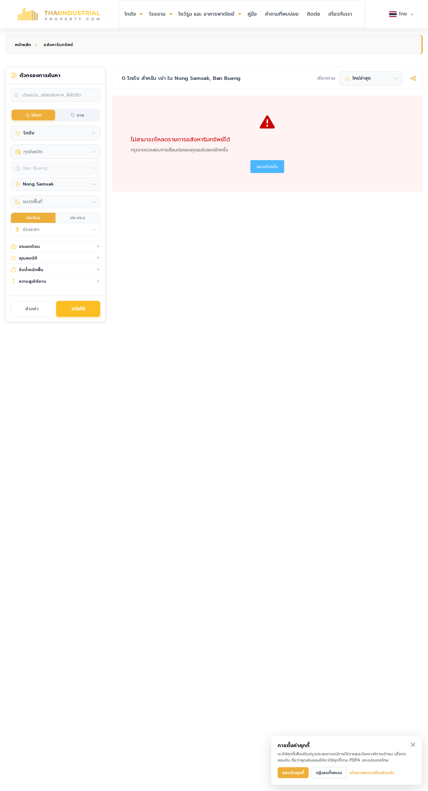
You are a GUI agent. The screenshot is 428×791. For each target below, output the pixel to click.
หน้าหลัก (23, 45)
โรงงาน (157, 14)
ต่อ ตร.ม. (78, 218)
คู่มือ (252, 14)
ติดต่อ (313, 14)
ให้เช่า (36, 115)
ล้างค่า (32, 309)
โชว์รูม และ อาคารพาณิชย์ (206, 14)
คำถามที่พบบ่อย (282, 14)
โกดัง (130, 14)
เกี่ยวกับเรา (340, 14)
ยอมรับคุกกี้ (293, 773)
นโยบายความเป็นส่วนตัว (371, 773)
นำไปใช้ (78, 309)
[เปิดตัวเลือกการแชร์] (413, 78)
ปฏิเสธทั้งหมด (329, 773)
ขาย (80, 115)
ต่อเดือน (33, 218)
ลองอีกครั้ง (267, 166)
